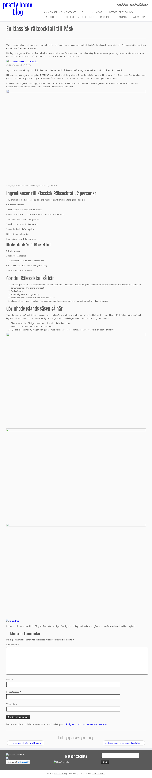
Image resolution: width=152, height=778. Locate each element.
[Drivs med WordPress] (78, 773)
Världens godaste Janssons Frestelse (124, 742)
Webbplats (11, 704)
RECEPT (104, 17)
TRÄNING (121, 17)
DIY (84, 12)
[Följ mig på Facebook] (47, 5)
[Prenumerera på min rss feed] (43, 5)
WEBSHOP (139, 17)
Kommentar (12, 644)
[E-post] (45, 5)
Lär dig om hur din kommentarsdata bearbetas (86, 724)
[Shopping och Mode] (15, 754)
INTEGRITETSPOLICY (120, 12)
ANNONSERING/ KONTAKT (60, 12)
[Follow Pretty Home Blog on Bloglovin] (18, 762)
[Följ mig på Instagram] (48, 5)
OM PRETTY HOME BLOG (79, 17)
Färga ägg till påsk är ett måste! (25, 742)
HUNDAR (97, 12)
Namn (10, 679)
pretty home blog (17, 9)
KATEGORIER (51, 17)
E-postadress (13, 691)
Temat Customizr (98, 773)
